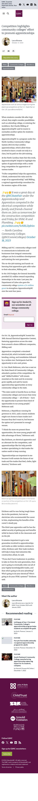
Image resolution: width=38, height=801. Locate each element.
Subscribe (6, 754)
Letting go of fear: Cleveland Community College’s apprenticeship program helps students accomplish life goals (25, 625)
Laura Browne (17, 40)
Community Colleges (17, 64)
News (5, 64)
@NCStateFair (14, 195)
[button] (9, 51)
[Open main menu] (4, 13)
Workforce (30, 64)
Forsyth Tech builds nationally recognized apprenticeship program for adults (25, 643)
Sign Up (30, 325)
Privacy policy (19, 767)
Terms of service (7, 767)
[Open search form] (8, 13)
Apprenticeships (8, 68)
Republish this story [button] (10, 58)
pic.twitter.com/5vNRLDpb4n (18, 225)
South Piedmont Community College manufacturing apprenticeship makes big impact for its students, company (24, 661)
